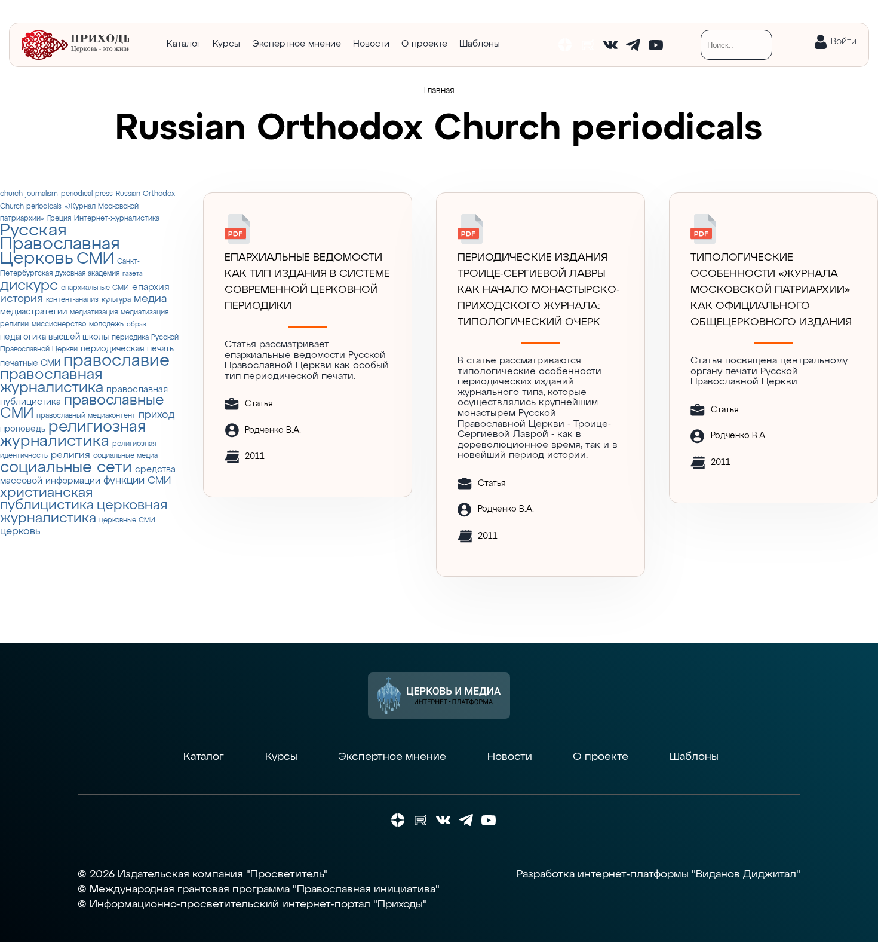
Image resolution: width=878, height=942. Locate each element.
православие (116, 361)
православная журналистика (51, 382)
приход (156, 415)
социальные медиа (125, 456)
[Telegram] (633, 45)
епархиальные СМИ (95, 288)
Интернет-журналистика (116, 218)
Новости (371, 43)
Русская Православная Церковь (60, 244)
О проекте (424, 43)
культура (116, 300)
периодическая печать (127, 349)
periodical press (87, 194)
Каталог (184, 43)
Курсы (226, 43)
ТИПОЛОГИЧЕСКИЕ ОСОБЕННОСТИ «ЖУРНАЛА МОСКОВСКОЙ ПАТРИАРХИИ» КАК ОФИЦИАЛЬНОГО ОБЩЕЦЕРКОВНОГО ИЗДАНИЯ (771, 290)
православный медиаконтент (86, 416)
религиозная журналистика (73, 434)
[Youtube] (656, 45)
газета (132, 274)
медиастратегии (33, 312)
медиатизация (94, 312)
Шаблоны (479, 43)
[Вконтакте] (610, 45)
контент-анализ (72, 300)
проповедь (22, 429)
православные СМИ (82, 407)
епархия (151, 287)
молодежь (106, 324)
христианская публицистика (47, 499)
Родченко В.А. (273, 430)
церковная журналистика (83, 511)
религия (70, 455)
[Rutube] (588, 45)
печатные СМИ (30, 363)
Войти (843, 41)
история (21, 298)
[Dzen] (565, 45)
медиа (150, 298)
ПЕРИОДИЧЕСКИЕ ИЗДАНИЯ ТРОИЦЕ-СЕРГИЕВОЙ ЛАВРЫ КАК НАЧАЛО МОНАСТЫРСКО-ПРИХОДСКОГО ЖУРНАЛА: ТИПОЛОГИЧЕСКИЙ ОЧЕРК (539, 290)
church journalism (29, 194)
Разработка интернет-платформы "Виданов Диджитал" (658, 874)
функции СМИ (137, 481)
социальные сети (66, 468)
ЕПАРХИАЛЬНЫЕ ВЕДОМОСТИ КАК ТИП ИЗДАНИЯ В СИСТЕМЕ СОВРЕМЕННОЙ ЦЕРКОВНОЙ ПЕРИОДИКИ (307, 281)
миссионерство (59, 324)
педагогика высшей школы (54, 337)
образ (136, 325)
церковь (20, 532)
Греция (59, 218)
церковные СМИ (127, 520)
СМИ (95, 259)
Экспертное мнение (296, 43)
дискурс (29, 286)
